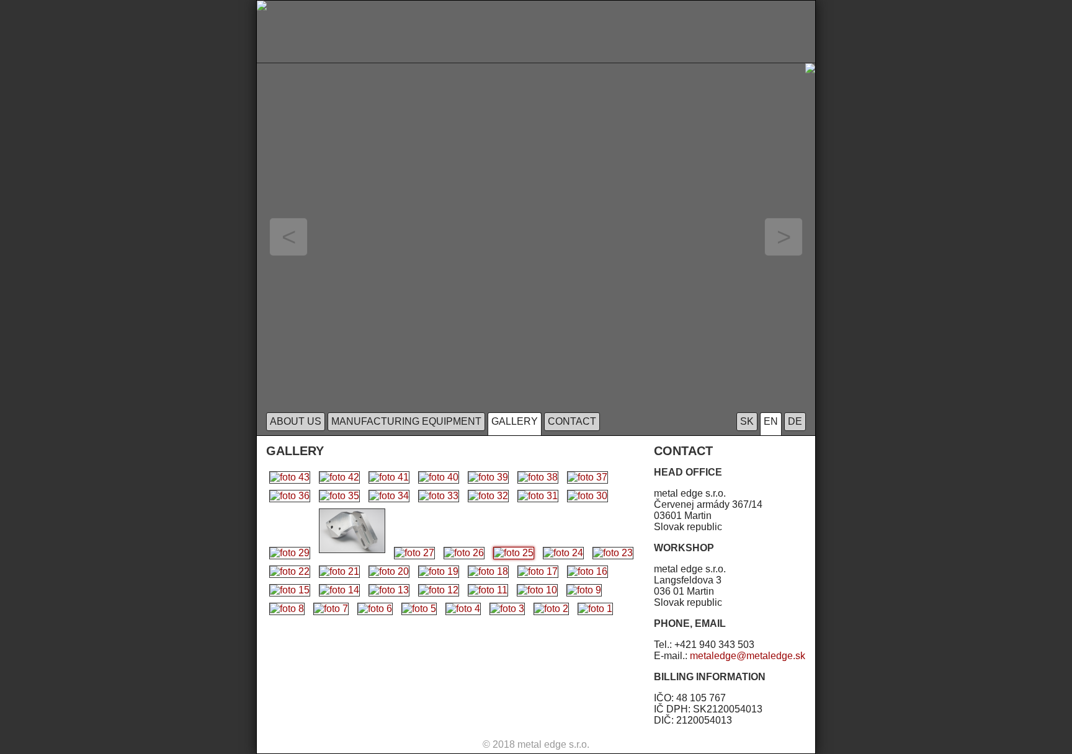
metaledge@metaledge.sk (747, 655)
